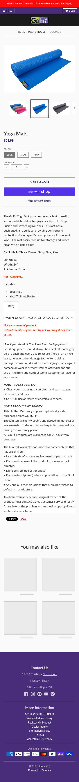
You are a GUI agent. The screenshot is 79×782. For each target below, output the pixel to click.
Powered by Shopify (39, 770)
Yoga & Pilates (36, 31)
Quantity (9, 162)
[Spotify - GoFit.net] (53, 694)
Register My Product (39, 722)
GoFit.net (44, 766)
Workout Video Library (39, 718)
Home (21, 31)
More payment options (39, 200)
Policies (39, 734)
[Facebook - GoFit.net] (26, 694)
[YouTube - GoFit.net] (46, 694)
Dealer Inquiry (40, 726)
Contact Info (50, 674)
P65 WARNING (13, 276)
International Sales (39, 730)
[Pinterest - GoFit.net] (39, 694)
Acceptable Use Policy (39, 738)
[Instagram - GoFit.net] (33, 694)
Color (7, 149)
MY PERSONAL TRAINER (39, 714)
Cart (72, 10)
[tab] (11, 306)
